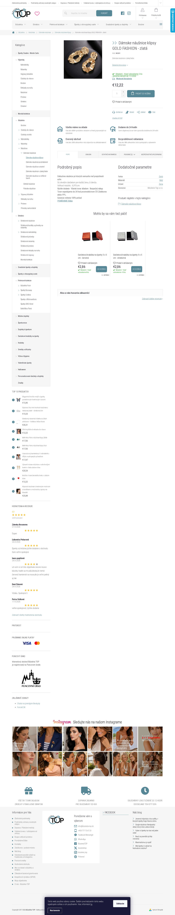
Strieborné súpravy (27, 255)
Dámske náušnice (29, 153)
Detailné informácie (119, 65)
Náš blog (18, 851)
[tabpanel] (92, 248)
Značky (20, 383)
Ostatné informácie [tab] (109, 154)
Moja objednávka (21, 881)
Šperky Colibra (26, 295)
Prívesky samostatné (28, 208)
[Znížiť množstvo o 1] (123, 95)
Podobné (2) (128, 154)
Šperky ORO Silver (27, 304)
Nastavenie (55, 910)
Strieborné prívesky (27, 237)
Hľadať (104, 13)
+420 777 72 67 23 (84, 831)
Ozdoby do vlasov (27, 79)
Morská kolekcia (24, 114)
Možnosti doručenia (124, 79)
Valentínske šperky (25, 363)
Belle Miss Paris (26, 309)
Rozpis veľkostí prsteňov (123, 3)
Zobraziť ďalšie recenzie (152, 299)
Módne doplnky (23, 316)
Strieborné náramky (27, 241)
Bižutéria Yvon (26, 286)
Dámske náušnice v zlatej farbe (37, 171)
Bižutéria (21, 120)
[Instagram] (129, 13)
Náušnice (24, 92)
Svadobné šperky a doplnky (28, 267)
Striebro (23, 101)
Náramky (24, 69)
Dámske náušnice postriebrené (37, 162)
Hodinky (21, 343)
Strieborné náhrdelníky (28, 232)
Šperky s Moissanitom (29, 299)
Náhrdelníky (25, 65)
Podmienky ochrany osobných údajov (43, 3)
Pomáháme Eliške (141, 3)
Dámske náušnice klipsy (34, 158)
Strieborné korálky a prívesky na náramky (32, 226)
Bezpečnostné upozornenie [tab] (151, 154)
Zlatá (161, 176)
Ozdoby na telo (26, 135)
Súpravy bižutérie (27, 74)
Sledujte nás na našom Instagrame (97, 722)
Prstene (23, 97)
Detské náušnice (29, 184)
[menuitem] (20, 24)
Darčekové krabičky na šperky (28, 336)
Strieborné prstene (27, 246)
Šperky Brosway (26, 290)
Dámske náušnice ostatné (35, 167)
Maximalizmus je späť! (143, 842)
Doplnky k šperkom (25, 329)
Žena (161, 184)
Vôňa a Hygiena (23, 356)
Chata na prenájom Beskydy (28, 703)
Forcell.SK (21, 707)
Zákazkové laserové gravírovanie (26, 873)
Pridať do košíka (143, 93)
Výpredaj (21, 60)
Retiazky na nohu (27, 88)
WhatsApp (82, 839)
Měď (161, 180)
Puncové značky (20, 861)
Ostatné (23, 106)
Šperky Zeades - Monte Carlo (28, 53)
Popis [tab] (68, 154)
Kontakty (18, 844)
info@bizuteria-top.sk (86, 826)
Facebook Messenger (85, 835)
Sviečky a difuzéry (24, 349)
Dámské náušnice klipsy (131, 204)
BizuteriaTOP (82, 844)
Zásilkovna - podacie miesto (25, 848)
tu (91, 904)
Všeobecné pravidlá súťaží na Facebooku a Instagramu (25, 856)
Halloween (22, 369)
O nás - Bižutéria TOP (22, 884)
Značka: (117, 118)
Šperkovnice (22, 323)
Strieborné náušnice (28, 221)
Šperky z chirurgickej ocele (27, 274)
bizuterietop (82, 848)
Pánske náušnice (29, 189)
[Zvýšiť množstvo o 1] (123, 92)
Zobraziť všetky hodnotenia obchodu (27, 615)
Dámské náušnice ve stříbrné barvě (36, 177)
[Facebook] (122, 13)
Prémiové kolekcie (24, 281)
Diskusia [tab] (88, 154)
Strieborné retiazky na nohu (30, 251)
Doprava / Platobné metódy (70, 3)
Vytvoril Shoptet (157, 910)
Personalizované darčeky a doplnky (31, 376)
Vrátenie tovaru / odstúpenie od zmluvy (97, 3)
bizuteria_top (82, 852)
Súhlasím (120, 903)
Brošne (23, 83)
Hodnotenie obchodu (22, 864)
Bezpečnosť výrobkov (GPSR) (25, 877)
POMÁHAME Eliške (65, 201)
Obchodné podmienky (19, 3)
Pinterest (81, 857)
